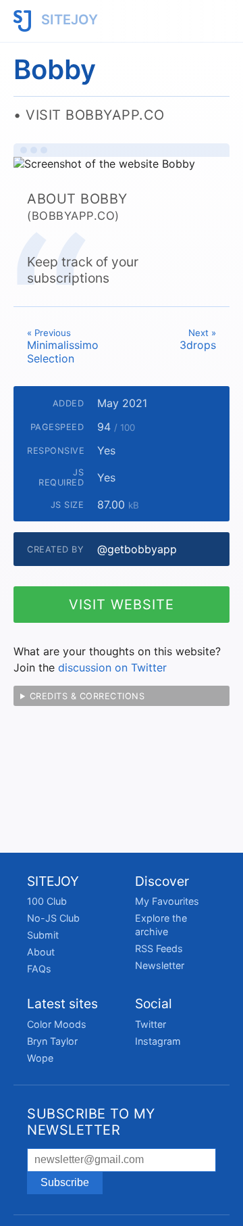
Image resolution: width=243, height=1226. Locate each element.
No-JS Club (53, 918)
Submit (43, 935)
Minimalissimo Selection (63, 346)
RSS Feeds (159, 948)
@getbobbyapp (137, 549)
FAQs (39, 968)
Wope (40, 1058)
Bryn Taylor (52, 1041)
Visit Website (121, 604)
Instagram (158, 1041)
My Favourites (167, 901)
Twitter (150, 1024)
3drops (198, 339)
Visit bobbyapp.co (95, 115)
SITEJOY (68, 19)
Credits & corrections (87, 696)
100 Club (47, 901)
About (41, 952)
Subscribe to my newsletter (91, 1122)
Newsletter (159, 965)
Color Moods (56, 1024)
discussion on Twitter (112, 667)
